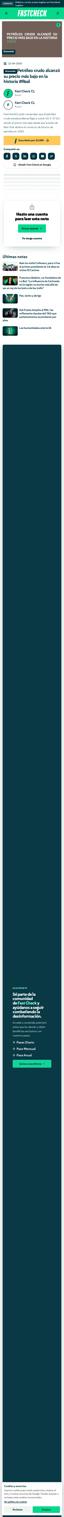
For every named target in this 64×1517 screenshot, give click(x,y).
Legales (7, 3)
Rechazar (18, 1509)
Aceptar (46, 1509)
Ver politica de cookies (15, 1501)
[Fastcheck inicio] (32, 13)
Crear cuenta (30, 228)
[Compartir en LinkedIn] (24, 156)
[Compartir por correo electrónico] (42, 156)
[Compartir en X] (15, 156)
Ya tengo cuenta (32, 238)
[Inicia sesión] (57, 13)
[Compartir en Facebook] (7, 156)
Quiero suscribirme (30, 1063)
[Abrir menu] (6, 13)
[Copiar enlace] (51, 156)
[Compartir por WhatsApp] (33, 156)
